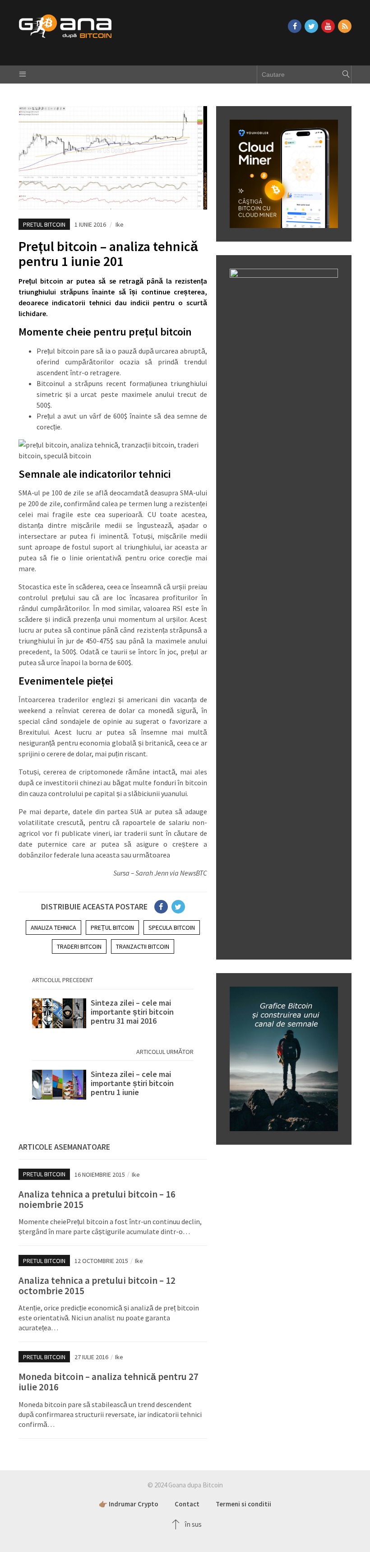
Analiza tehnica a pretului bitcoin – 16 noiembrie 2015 (97, 1199)
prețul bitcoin (112, 927)
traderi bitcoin (79, 946)
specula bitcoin (171, 927)
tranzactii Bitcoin (142, 946)
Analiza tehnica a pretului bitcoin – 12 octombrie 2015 (97, 1285)
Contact (187, 1504)
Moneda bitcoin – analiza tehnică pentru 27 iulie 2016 (108, 1381)
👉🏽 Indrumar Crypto (128, 1504)
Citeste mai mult (113, 1016)
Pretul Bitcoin (44, 224)
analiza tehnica (53, 927)
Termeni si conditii (243, 1504)
